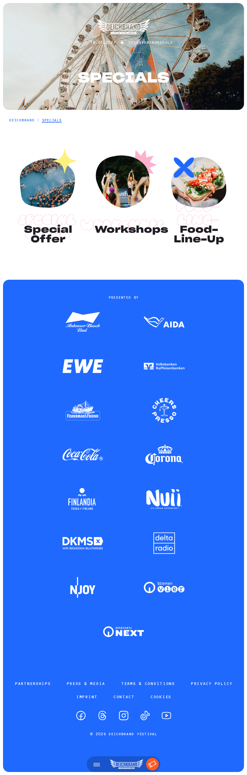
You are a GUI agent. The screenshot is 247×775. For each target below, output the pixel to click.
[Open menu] (97, 764)
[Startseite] (123, 37)
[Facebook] (81, 715)
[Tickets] (152, 764)
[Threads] (102, 715)
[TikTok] (145, 715)
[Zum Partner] (83, 322)
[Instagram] (123, 715)
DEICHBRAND (22, 120)
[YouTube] (166, 715)
